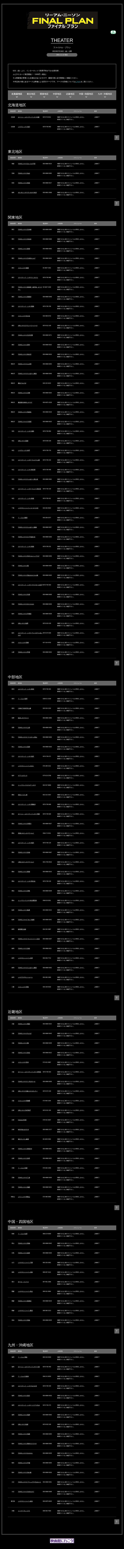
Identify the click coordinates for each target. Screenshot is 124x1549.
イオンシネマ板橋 (23, 268)
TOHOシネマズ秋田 (24, 183)
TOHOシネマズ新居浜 (24, 1301)
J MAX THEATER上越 (24, 708)
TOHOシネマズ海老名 (24, 412)
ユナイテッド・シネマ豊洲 (26, 306)
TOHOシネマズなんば (24, 1033)
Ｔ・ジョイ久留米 (23, 1376)
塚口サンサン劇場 (23, 1139)
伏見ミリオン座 (22, 794)
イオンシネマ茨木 (23, 1062)
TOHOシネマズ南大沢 (24, 354)
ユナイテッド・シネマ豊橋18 (26, 804)
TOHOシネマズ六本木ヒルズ (26, 258)
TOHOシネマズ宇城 (24, 1463)
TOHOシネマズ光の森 (24, 1472)
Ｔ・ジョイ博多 (22, 1357)
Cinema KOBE (22, 1120)
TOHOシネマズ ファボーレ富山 (27, 737)
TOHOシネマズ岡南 (24, 1243)
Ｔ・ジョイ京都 (22, 1168)
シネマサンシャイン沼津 (25, 958)
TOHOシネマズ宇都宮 (24, 613)
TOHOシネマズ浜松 (24, 948)
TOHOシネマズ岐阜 (24, 910)
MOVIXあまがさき (23, 1129)
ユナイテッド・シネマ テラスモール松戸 (30, 585)
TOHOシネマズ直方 (24, 1395)
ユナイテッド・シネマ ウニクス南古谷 (29, 489)
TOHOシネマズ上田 (24, 727)
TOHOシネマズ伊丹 (24, 1158)
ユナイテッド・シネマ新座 (26, 498)
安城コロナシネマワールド (26, 833)
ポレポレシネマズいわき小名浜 (27, 192)
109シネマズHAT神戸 (24, 1110)
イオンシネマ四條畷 (24, 1100)
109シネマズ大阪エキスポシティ (28, 1091)
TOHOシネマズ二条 (24, 1177)
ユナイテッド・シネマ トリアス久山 (29, 1405)
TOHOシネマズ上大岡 (24, 364)
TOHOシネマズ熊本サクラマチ (27, 1443)
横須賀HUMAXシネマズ (25, 402)
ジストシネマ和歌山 (24, 1196)
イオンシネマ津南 (23, 987)
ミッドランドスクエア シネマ (27, 785)
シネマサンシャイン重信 (25, 1310)
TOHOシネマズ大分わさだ (26, 1491)
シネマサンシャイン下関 (25, 1262)
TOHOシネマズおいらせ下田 (26, 163)
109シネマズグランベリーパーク (28, 325)
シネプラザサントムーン (25, 977)
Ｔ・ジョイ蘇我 (22, 517)
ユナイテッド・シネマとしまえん (28, 277)
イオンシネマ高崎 (23, 642)
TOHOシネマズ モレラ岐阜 (26, 919)
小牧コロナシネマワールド (26, 862)
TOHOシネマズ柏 (23, 565)
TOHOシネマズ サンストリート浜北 (29, 939)
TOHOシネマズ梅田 (24, 1024)
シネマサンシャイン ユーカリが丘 (28, 508)
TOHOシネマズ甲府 (24, 652)
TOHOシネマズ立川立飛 (25, 335)
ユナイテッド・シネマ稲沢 (26, 843)
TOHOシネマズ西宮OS (25, 1148)
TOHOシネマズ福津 (24, 1414)
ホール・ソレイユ (23, 1281)
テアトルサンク (22, 775)
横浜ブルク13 (22, 383)
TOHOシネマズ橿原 (24, 1187)
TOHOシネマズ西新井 (24, 296)
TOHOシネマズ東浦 (24, 871)
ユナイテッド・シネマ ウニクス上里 (29, 460)
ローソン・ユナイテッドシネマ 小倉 (29, 1366)
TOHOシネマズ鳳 (23, 1043)
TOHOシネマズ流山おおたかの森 (28, 575)
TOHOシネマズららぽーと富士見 (28, 479)
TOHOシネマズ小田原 (24, 421)
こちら (78, 82)
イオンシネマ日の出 (24, 316)
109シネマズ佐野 (23, 623)
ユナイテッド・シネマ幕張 (26, 546)
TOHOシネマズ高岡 (24, 746)
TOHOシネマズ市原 (24, 594)
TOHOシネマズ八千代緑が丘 (26, 537)
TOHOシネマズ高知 (24, 1320)
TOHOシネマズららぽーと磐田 (27, 967)
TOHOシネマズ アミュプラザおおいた (29, 1482)
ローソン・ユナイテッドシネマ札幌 (28, 117)
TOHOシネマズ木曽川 (24, 823)
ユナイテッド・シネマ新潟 (26, 689)
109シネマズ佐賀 (23, 1424)
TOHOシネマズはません (25, 1453)
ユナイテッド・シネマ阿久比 (26, 881)
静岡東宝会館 (22, 929)
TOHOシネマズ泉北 (24, 1052)
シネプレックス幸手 (24, 450)
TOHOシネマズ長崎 (24, 1434)
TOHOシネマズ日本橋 (24, 229)
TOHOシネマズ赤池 (24, 852)
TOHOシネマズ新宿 (24, 248)
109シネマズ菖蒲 (23, 441)
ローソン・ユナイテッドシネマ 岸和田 (29, 1072)
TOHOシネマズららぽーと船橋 (27, 527)
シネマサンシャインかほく (26, 766)
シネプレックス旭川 (24, 126)
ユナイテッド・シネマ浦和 (26, 431)
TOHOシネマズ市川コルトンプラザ (28, 556)
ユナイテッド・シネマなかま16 (27, 1386)
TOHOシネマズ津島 (24, 891)
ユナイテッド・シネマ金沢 (26, 756)
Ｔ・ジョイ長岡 (22, 698)
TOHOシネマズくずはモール (26, 1081)
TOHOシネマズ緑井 (24, 1253)
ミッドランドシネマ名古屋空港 (27, 900)
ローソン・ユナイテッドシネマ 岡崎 (29, 814)
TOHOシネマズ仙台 (24, 173)
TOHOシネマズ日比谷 (24, 239)
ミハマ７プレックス (24, 1511)
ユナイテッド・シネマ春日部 (26, 469)
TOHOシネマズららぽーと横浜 (27, 373)
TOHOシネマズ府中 (24, 344)
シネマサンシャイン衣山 (25, 1291)
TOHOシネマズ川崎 (24, 392)
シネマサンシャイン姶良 (25, 1501)
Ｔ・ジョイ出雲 (22, 1233)
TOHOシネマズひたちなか (26, 604)
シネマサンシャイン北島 (25, 1272)
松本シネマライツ (23, 718)
